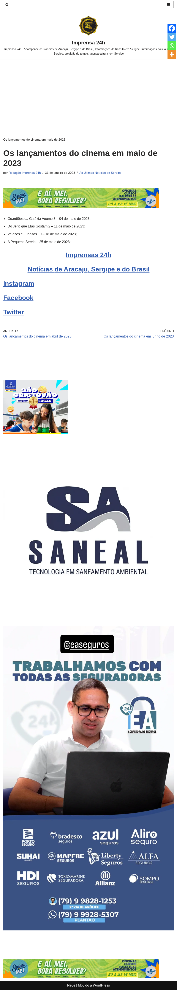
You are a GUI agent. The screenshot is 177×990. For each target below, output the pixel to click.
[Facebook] (172, 28)
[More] (172, 54)
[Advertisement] (88, 91)
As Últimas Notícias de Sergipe (100, 172)
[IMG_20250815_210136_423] (88, 929)
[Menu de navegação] (169, 4)
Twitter (13, 312)
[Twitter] (172, 37)
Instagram (18, 283)
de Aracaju (71, 269)
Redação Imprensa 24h (25, 172)
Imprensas (82, 254)
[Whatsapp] (172, 45)
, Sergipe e (104, 269)
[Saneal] (88, 615)
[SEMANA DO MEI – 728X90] (81, 206)
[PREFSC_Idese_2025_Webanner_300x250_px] (35, 433)
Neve (71, 985)
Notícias (41, 269)
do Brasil (135, 269)
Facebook (18, 297)
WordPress (101, 985)
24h (104, 254)
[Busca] (7, 4)
